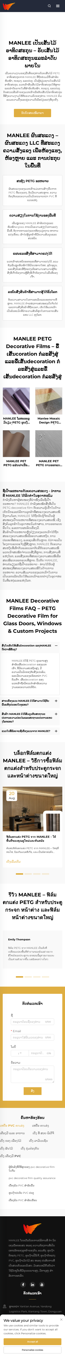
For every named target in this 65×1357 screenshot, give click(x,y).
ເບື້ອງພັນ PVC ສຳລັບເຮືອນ (23, 1200)
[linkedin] (32, 1285)
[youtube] (42, 1285)
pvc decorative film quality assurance (32, 1178)
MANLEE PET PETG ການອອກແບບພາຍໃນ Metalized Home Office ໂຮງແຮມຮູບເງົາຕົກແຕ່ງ (49, 463)
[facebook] (23, 1285)
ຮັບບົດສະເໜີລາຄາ (32, 113)
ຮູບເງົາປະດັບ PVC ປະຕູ (21, 1192)
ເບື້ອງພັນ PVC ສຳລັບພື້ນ (21, 1185)
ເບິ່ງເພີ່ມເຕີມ (13, 861)
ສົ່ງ (32, 1091)
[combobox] (20, 1053)
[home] (9, 5)
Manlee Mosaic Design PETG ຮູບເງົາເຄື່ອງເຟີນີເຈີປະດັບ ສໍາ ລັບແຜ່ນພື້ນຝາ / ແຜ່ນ (49, 421)
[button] (19, 874)
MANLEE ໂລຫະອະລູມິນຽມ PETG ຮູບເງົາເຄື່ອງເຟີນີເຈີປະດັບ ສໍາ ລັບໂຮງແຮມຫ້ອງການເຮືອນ (16, 421)
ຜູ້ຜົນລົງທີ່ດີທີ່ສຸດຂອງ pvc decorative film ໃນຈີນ (32, 1168)
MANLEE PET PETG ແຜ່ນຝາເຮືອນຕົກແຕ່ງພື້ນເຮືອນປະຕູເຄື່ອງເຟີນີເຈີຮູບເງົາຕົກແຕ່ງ (16, 463)
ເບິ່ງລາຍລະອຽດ (16, 401)
